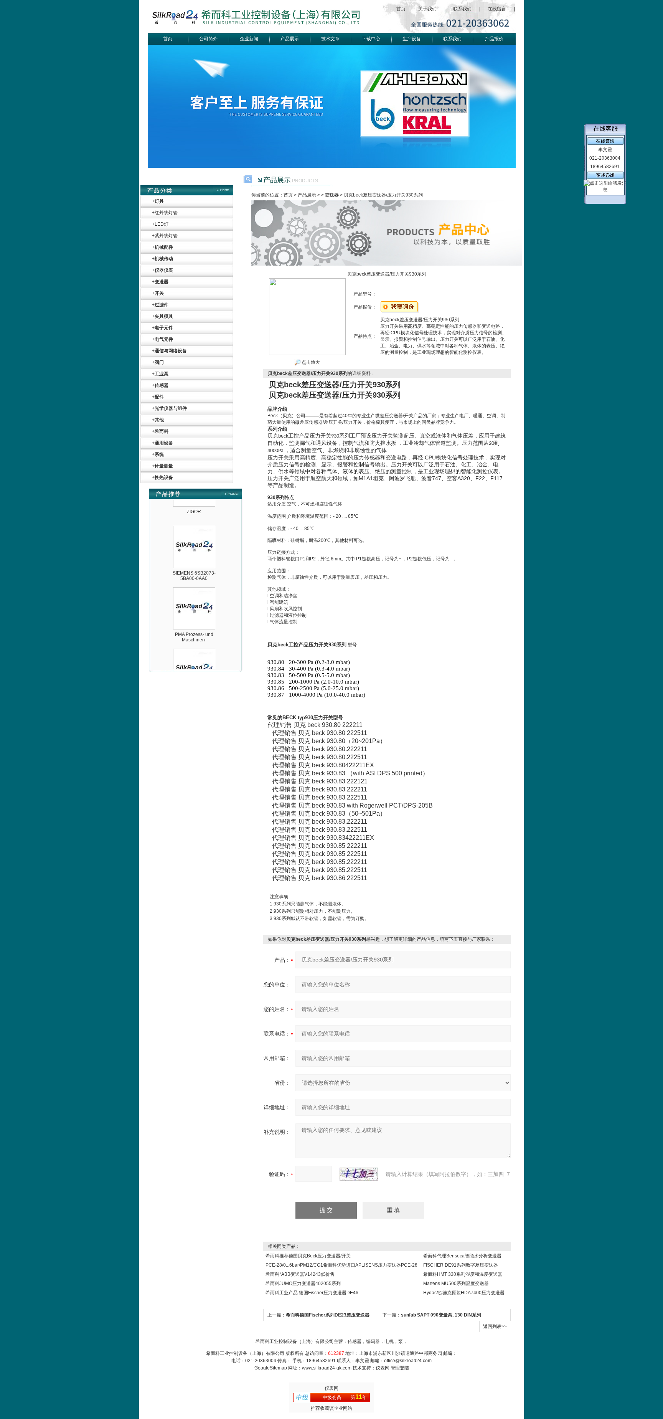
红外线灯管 (166, 212)
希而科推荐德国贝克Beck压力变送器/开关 (308, 1256)
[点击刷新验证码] (359, 1174)
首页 (401, 9)
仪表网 (382, 1368)
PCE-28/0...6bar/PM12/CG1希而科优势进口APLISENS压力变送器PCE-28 (341, 1265)
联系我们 (462, 9)
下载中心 (371, 38)
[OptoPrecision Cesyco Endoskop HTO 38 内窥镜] (194, 636)
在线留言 (497, 9)
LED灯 (161, 224)
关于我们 (427, 9)
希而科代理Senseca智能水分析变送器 (462, 1256)
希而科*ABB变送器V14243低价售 (300, 1274)
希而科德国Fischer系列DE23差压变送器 (327, 1315)
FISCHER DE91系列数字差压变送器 (460, 1265)
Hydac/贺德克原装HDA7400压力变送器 (464, 1292)
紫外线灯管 (166, 235)
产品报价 (494, 38)
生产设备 (411, 38)
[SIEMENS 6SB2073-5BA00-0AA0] (194, 513)
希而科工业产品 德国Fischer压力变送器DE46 (312, 1292)
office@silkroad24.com (408, 1360)
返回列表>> (495, 1326)
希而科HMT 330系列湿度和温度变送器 (462, 1274)
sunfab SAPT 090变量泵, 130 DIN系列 (441, 1315)
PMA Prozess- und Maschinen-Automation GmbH (194, 623)
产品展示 (289, 38)
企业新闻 (249, 38)
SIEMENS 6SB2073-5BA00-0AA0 (194, 558)
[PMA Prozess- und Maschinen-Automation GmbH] (194, 575)
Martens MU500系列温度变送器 (456, 1283)
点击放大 (310, 362)
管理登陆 (400, 1368)
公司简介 (208, 38)
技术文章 (330, 38)
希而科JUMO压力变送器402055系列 (303, 1283)
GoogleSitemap (270, 1368)
